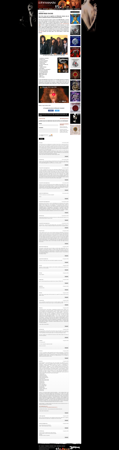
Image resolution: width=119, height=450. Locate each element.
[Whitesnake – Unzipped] (75, 91)
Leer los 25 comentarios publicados (64, 124)
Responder (66, 156)
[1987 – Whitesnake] (75, 135)
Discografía (57, 9)
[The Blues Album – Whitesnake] (75, 46)
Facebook (50, 110)
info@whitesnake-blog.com (42, 449)
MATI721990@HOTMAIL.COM (43, 406)
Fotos (50, 9)
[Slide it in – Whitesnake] (75, 124)
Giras (62, 9)
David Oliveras (53, 447)
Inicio (40, 9)
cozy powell (57, 114)
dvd (60, 114)
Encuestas (77, 9)
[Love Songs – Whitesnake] (75, 57)
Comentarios (69, 9)
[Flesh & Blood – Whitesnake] (75, 80)
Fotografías (47, 446)
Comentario (41, 127)
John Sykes (41, 31)
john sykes (63, 114)
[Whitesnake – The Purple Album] (75, 102)
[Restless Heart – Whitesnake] (75, 35)
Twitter (57, 110)
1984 (53, 114)
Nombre (40, 123)
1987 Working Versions (64, 118)
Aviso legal (47, 449)
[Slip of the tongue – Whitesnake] (75, 113)
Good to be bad (42, 118)
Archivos (45, 9)
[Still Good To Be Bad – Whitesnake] (75, 24)
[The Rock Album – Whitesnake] (75, 69)
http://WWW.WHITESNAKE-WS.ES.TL (52, 407)
